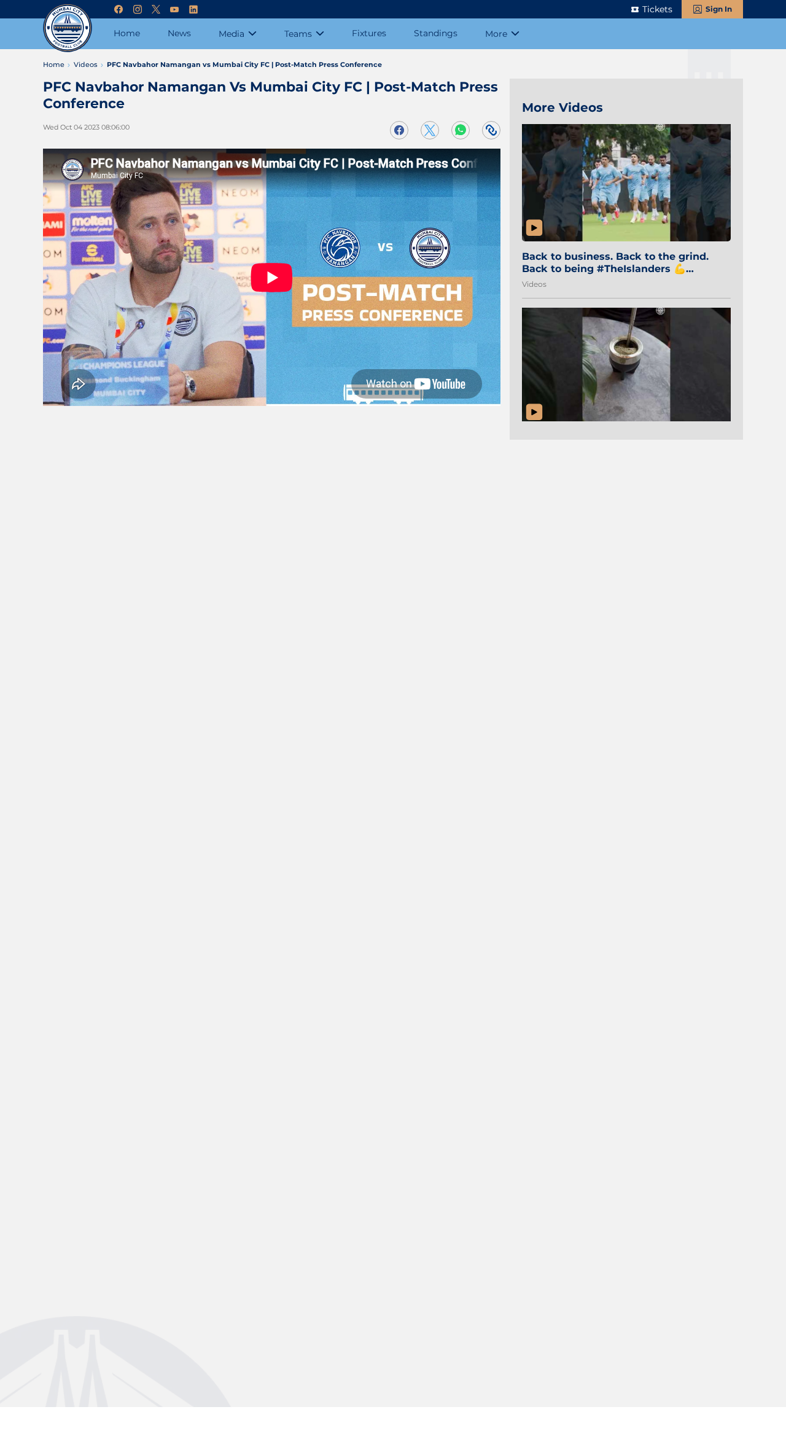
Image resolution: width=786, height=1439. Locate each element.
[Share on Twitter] (430, 130)
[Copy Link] (491, 130)
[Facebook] (118, 9)
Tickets (657, 9)
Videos (534, 284)
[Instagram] (137, 9)
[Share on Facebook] (399, 130)
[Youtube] (174, 9)
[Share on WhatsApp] (460, 130)
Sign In (719, 9)
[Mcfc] (67, 27)
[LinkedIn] (193, 9)
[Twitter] (156, 9)
